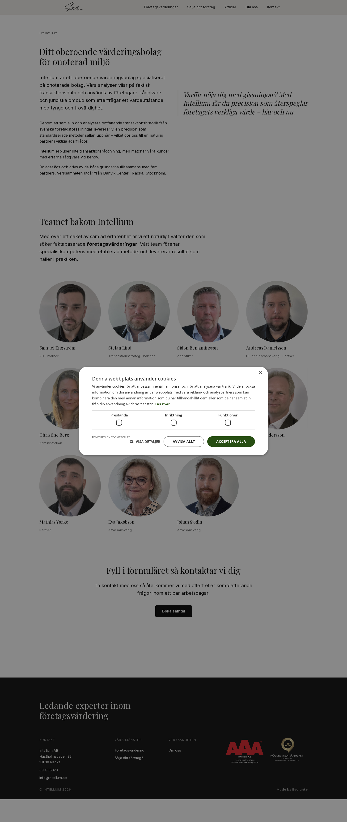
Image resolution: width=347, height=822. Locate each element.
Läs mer (162, 404)
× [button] (260, 372)
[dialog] (173, 411)
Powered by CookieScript (111, 437)
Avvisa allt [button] (184, 441)
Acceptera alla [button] (231, 441)
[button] (145, 441)
